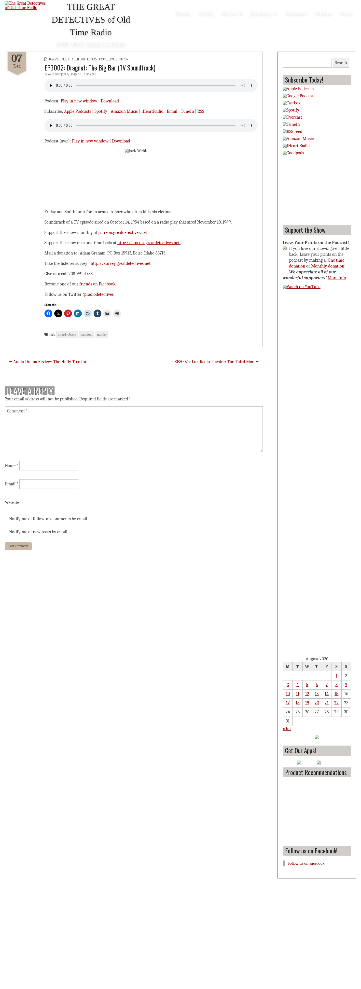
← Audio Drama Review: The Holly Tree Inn (48, 361)
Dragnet (54, 59)
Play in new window (79, 101)
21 (327, 703)
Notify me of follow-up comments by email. (48, 519)
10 (288, 693)
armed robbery (67, 334)
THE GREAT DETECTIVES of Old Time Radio (91, 19)
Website (12, 502)
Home (183, 13)
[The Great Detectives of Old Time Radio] (27, 6)
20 (317, 703)
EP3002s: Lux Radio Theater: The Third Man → (216, 361)
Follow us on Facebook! (311, 850)
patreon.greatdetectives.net (122, 232)
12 (307, 693)
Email (172, 111)
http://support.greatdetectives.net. (148, 242)
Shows (229, 13)
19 (307, 703)
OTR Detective (77, 59)
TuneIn (187, 111)
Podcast (92, 59)
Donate (324, 13)
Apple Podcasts (77, 111)
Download (110, 101)
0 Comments (89, 74)
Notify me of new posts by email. (38, 532)
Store (346, 13)
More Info (337, 278)
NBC (64, 59)
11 (297, 693)
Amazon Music (124, 111)
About (205, 13)
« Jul (287, 728)
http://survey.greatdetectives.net (121, 263)
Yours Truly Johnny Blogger (63, 74)
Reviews (261, 13)
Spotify (101, 111)
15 (336, 693)
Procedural (106, 59)
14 (327, 693)
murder (102, 334)
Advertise (296, 13)
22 (336, 703)
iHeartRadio (152, 111)
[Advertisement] (316, 189)
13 (317, 693)
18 (298, 703)
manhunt (87, 334)
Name (11, 465)
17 (288, 703)
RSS (200, 111)
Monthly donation (327, 266)
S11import (122, 59)
